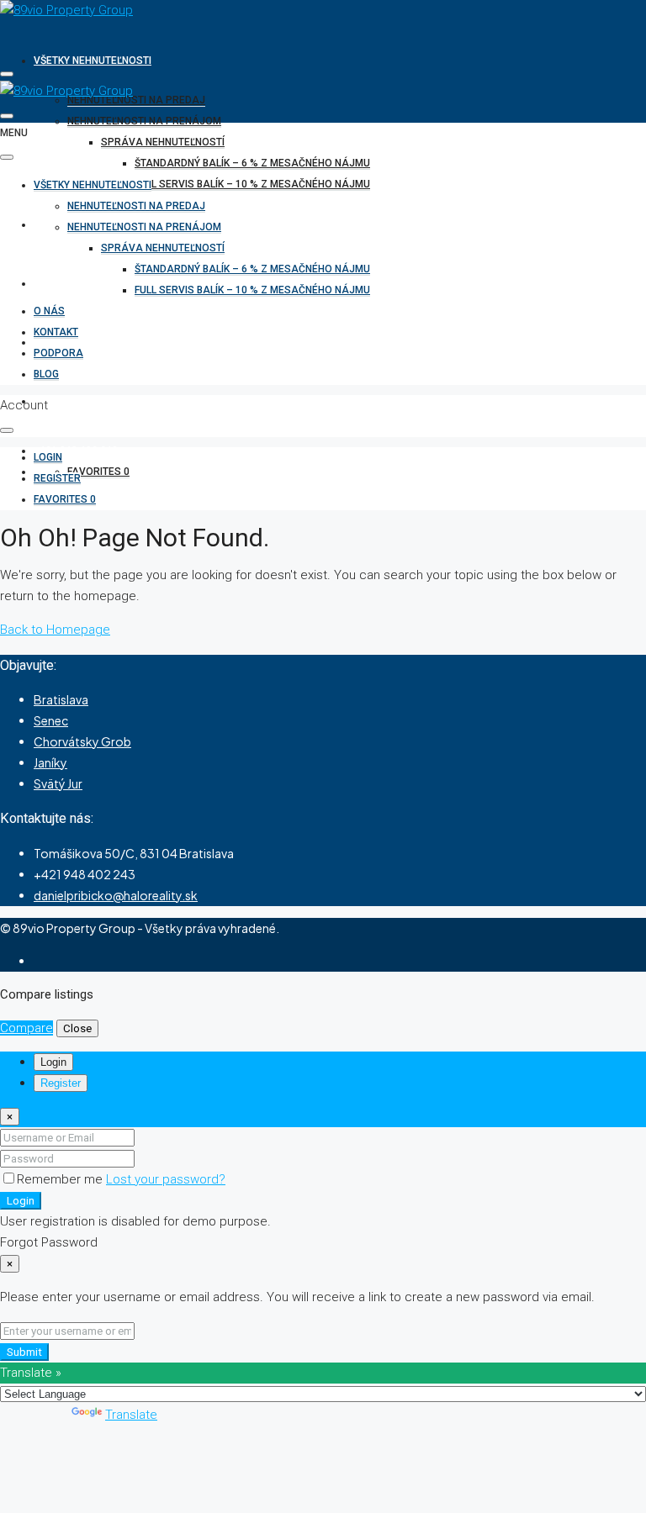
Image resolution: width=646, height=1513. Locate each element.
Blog (46, 374)
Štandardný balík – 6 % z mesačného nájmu (252, 163)
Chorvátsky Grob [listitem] (82, 741)
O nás (49, 224)
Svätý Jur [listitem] (58, 783)
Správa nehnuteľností (163, 142)
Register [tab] (60, 1083)
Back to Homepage (55, 629)
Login (20, 1200)
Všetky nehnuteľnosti (92, 60)
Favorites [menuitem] (98, 471)
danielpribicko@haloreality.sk (116, 895)
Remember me (61, 1179)
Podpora (58, 353)
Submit (24, 1352)
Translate (131, 1414)
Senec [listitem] (51, 720)
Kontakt (56, 283)
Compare (26, 1028)
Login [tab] (53, 1062)
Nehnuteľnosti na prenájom (144, 121)
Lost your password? (165, 1179)
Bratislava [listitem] (61, 699)
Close (77, 1028)
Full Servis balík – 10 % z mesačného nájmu (252, 184)
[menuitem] (76, 450)
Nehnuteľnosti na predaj (136, 100)
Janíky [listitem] (50, 762)
